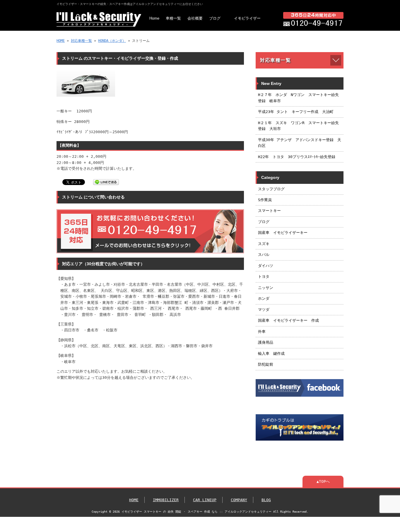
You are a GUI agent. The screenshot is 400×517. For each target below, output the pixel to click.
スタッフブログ (271, 189)
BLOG (266, 500)
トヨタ (263, 276)
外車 (262, 331)
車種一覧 (173, 18)
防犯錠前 (265, 364)
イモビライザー (247, 18)
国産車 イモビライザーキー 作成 (288, 320)
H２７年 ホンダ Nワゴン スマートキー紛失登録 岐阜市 (298, 98)
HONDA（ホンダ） (112, 41)
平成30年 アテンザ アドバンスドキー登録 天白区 (299, 143)
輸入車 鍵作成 (271, 353)
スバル (263, 254)
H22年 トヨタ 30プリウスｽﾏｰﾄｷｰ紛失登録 (296, 157)
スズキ (263, 244)
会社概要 (195, 18)
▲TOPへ (323, 481)
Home (154, 18)
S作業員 (265, 200)
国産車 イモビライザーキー (282, 232)
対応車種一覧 (81, 41)
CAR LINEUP (204, 500)
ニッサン (265, 287)
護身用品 (265, 342)
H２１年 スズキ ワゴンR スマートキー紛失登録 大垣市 (298, 126)
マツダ (263, 309)
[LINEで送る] (106, 181)
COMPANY (239, 500)
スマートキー (269, 210)
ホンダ (263, 298)
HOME (61, 41)
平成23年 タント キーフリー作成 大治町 (296, 111)
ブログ (214, 18)
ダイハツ (265, 265)
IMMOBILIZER (166, 500)
